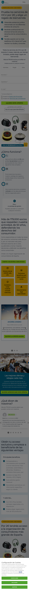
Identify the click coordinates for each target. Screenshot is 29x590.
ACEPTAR (14, 587)
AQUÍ (20, 572)
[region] (14, 574)
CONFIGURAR (14, 578)
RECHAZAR (14, 582)
